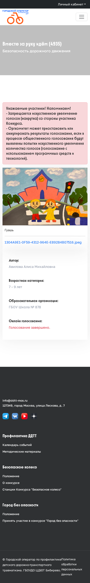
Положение (11, 476)
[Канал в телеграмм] (6, 416)
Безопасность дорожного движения (36, 51)
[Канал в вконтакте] (15, 416)
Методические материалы (22, 451)
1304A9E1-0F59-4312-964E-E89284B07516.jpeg (43, 242)
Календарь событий (17, 445)
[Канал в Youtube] (24, 416)
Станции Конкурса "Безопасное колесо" (32, 489)
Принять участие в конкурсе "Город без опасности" (40, 520)
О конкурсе (11, 482)
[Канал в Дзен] (34, 416)
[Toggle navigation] (81, 17)
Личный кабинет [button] (70, 4)
